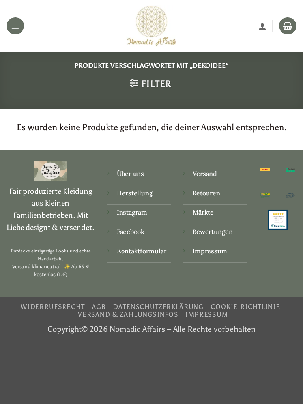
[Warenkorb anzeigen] (287, 26)
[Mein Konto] (262, 26)
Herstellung (135, 193)
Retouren (206, 193)
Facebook (130, 232)
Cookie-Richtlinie (245, 306)
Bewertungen (213, 232)
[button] (15, 26)
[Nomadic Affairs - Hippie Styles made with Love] (151, 26)
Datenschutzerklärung (158, 306)
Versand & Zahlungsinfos (128, 314)
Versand (205, 174)
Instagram (133, 212)
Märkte (203, 212)
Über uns (130, 174)
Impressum (210, 251)
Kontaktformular (141, 251)
